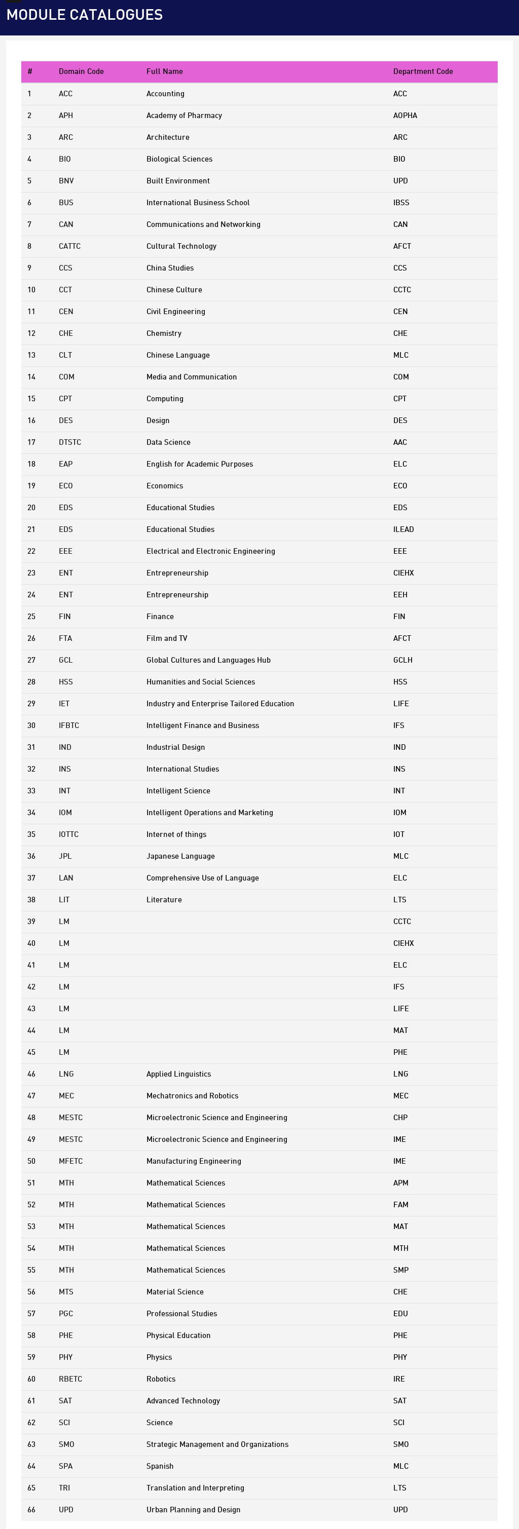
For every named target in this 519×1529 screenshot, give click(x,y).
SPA (65, 1467)
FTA (65, 639)
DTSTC (70, 443)
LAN (66, 878)
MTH (66, 1183)
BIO (65, 160)
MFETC (71, 1162)
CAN (66, 225)
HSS (66, 682)
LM (64, 922)
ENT (66, 573)
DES (66, 421)
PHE (66, 1336)
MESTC (71, 1118)
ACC (65, 94)
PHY (65, 1358)
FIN (65, 617)
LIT (64, 900)
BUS (66, 203)
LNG (66, 1074)
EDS (66, 508)
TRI (64, 1488)
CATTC (70, 247)
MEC (66, 1096)
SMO (67, 1445)
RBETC (70, 1379)
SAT (65, 1401)
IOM (65, 813)
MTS (66, 1292)
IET (64, 704)
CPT (65, 399)
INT (64, 791)
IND (65, 748)
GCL (66, 661)
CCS (65, 268)
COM (67, 377)
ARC (66, 138)
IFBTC (69, 726)
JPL (65, 857)
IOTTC (69, 835)
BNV (66, 181)
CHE (66, 334)
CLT (65, 356)
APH (66, 116)
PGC (66, 1314)
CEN (66, 312)
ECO (66, 486)
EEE (65, 552)
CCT (65, 290)
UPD (66, 1510)
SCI (64, 1423)
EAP (65, 464)
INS (65, 769)
